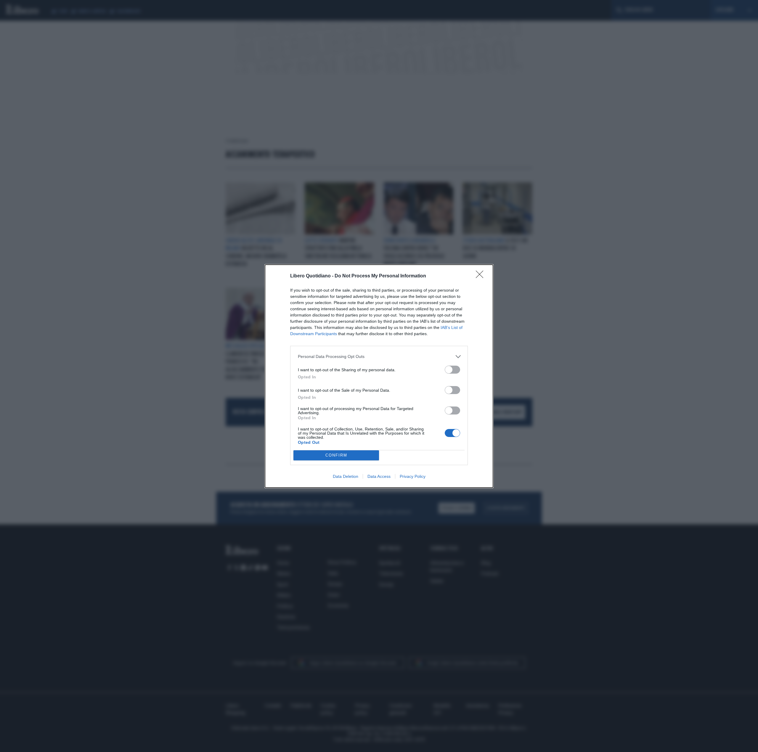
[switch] (452, 370)
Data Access (379, 476)
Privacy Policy (412, 476)
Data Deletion (345, 476)
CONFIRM (336, 455)
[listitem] (379, 356)
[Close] (481, 276)
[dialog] (379, 376)
